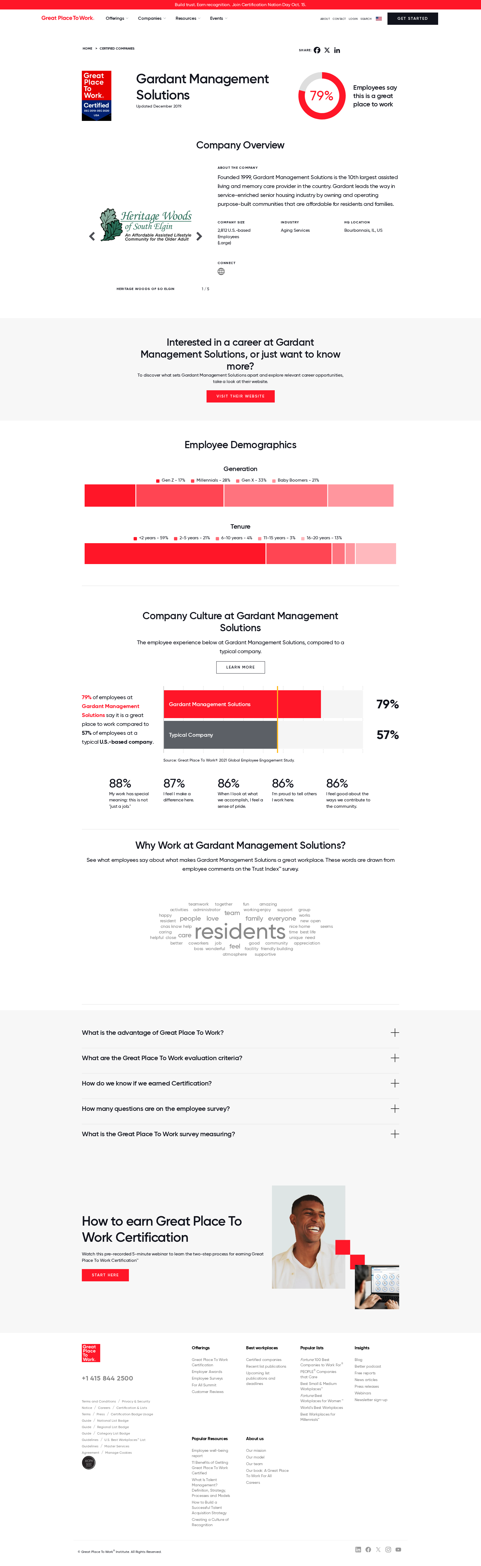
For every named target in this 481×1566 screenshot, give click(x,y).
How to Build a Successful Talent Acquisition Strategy (209, 1507)
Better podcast (368, 1366)
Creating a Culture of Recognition (210, 1522)
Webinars (363, 1393)
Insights (362, 1347)
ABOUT (325, 18)
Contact (339, 18)
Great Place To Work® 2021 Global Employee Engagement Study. (236, 760)
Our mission (256, 1450)
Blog (358, 1359)
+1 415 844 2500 (107, 1378)
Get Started (412, 18)
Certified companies (263, 1359)
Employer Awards (207, 1371)
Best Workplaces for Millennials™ (317, 1417)
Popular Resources (210, 1438)
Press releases (367, 1386)
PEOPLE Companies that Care (318, 1374)
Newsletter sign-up (371, 1399)
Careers (104, 1408)
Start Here (105, 1275)
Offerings (201, 1347)
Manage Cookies (118, 1453)
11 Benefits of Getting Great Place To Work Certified (210, 1467)
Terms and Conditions (99, 1401)
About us (254, 1438)
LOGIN (353, 18)
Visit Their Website (241, 396)
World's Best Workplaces (321, 1407)
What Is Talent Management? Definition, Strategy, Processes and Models (211, 1487)
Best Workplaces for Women (321, 1398)
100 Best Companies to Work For (321, 1362)
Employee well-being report (210, 1453)
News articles (366, 1379)
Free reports (365, 1373)
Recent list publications (266, 1366)
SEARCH (366, 18)
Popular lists (311, 1347)
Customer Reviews (208, 1391)
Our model (255, 1457)
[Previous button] (91, 236)
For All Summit (204, 1385)
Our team (254, 1464)
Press (101, 1414)
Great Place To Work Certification (210, 1362)
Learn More (240, 667)
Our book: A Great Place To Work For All (267, 1473)
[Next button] (199, 236)
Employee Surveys (207, 1378)
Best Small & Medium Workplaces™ (318, 1386)
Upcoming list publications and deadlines (260, 1378)
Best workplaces (262, 1347)
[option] (145, 236)
